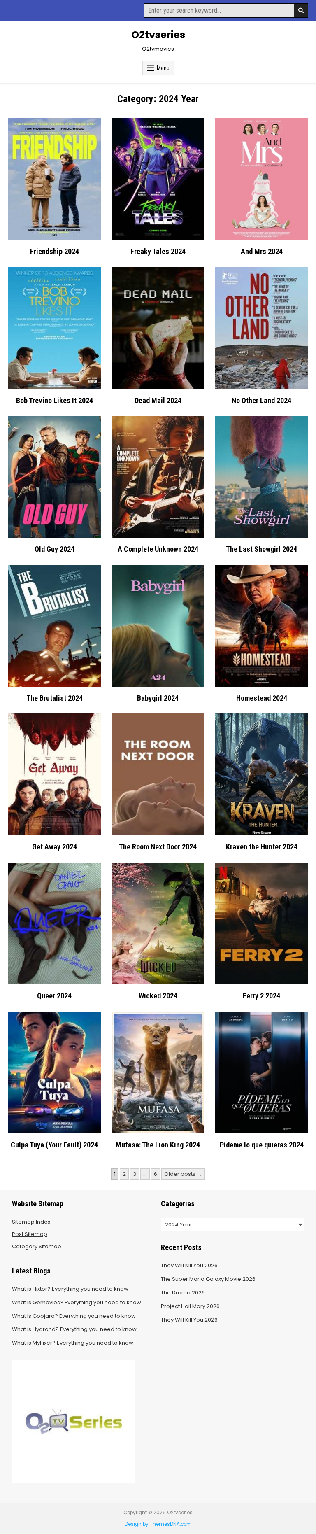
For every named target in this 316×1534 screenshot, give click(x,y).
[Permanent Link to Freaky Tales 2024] (158, 179)
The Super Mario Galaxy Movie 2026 (208, 1279)
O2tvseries (158, 35)
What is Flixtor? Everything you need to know (70, 1289)
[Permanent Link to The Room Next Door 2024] (158, 774)
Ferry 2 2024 (261, 995)
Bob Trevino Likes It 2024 (54, 400)
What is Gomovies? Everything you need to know (76, 1302)
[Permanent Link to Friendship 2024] (54, 179)
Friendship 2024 (54, 251)
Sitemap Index (31, 1222)
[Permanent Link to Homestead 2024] (261, 626)
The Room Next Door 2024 (158, 846)
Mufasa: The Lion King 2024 (158, 1144)
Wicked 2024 (158, 995)
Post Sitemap (29, 1234)
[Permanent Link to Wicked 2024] (158, 923)
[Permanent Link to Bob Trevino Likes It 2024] (54, 328)
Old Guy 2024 (54, 549)
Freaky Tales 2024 (158, 251)
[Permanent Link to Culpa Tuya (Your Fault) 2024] (54, 1072)
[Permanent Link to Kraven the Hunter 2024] (261, 774)
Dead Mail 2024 (158, 400)
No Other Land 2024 (261, 400)
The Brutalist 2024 (54, 698)
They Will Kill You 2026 (189, 1265)
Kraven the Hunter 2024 (261, 846)
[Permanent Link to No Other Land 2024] (261, 328)
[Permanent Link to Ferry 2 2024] (261, 923)
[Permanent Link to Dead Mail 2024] (158, 328)
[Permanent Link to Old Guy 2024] (54, 477)
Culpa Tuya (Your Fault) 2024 (54, 1144)
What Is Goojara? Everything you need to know (74, 1316)
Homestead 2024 (261, 698)
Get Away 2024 (54, 846)
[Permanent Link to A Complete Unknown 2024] (158, 477)
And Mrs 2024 (262, 251)
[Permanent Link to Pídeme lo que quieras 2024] (261, 1072)
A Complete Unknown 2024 (158, 549)
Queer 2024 (54, 995)
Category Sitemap (36, 1246)
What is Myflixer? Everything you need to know (72, 1343)
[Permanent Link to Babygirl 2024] (158, 626)
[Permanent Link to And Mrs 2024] (261, 179)
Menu (163, 68)
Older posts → (183, 1174)
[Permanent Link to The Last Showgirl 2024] (261, 477)
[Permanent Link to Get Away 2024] (54, 774)
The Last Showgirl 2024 (261, 549)
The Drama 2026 (183, 1292)
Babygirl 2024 (158, 698)
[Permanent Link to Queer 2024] (54, 923)
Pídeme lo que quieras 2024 (262, 1144)
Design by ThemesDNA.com (158, 1524)
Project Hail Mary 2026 (190, 1306)
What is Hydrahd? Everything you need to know (74, 1329)
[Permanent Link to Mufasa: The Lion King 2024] (158, 1072)
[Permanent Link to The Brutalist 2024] (54, 626)
